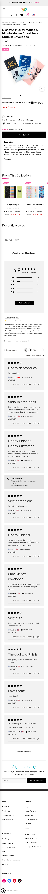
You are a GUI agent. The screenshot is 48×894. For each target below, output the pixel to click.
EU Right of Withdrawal (33, 847)
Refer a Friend (30, 815)
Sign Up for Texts (8, 819)
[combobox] (35, 356)
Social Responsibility (9, 847)
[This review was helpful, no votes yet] (33, 384)
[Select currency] (35, 15)
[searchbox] (14, 350)
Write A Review (24, 303)
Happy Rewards (30, 811)
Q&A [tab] (17, 240)
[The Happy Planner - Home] (24, 9)
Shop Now (5, 178)
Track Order (6, 811)
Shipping (5, 129)
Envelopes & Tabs (11, 22)
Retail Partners (7, 843)
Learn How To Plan (31, 819)
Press (4, 851)
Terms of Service (31, 838)
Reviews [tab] (8, 240)
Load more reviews (24, 751)
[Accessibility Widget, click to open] (3, 890)
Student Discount (8, 815)
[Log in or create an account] (16, 15)
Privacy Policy (30, 834)
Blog (26, 807)
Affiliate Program (8, 855)
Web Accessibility (31, 842)
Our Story (5, 839)
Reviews (28, 824)
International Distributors (11, 860)
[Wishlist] (21, 15)
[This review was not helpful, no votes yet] (38, 384)
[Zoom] (42, 88)
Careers (5, 864)
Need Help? (6, 807)
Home (4, 22)
